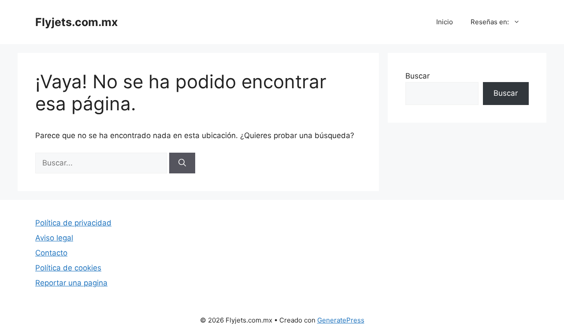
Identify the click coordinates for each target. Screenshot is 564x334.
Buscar (417, 75)
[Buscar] (182, 163)
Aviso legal (54, 237)
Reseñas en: (490, 22)
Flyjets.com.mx (76, 22)
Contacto (51, 252)
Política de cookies (68, 267)
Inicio (444, 22)
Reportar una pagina (71, 282)
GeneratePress (340, 320)
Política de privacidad (73, 222)
